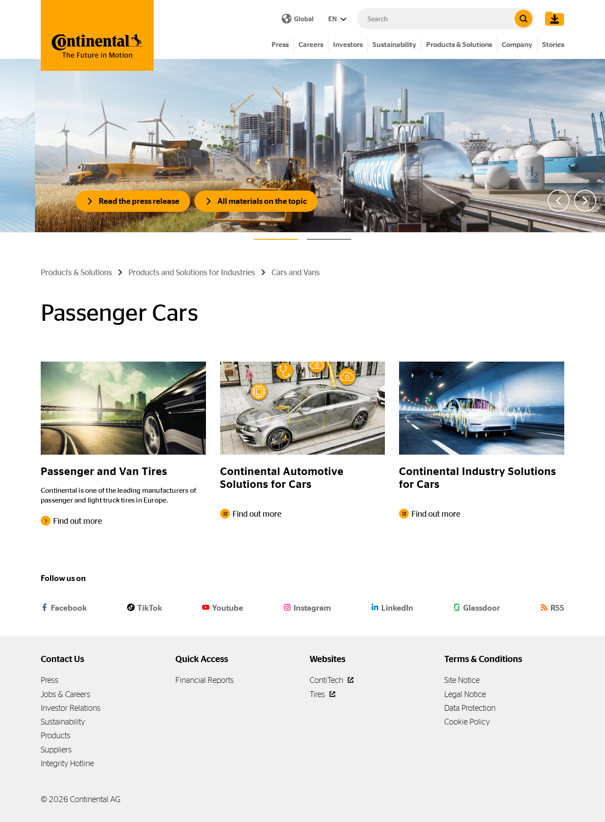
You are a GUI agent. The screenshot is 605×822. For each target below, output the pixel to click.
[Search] (523, 18)
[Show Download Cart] (552, 18)
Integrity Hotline (67, 763)
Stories (553, 44)
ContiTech (327, 680)
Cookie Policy (467, 721)
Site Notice (462, 680)
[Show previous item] (558, 201)
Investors (348, 44)
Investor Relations (71, 708)
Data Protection (470, 708)
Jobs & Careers (65, 694)
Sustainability (394, 44)
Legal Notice (465, 694)
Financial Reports (204, 680)
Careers (311, 44)
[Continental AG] (97, 35)
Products (55, 735)
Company (517, 44)
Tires (318, 694)
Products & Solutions (459, 44)
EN (333, 19)
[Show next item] (585, 201)
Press (280, 44)
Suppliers (56, 749)
